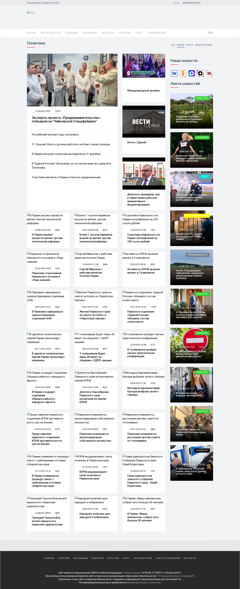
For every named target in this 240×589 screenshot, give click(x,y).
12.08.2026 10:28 (186, 308)
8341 (105, 387)
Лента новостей (50, 33)
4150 (201, 266)
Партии (180, 45)
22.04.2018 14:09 (42, 268)
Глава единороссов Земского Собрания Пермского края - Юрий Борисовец (142, 480)
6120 (153, 383)
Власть (189, 45)
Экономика (89, 33)
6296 (201, 308)
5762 (201, 388)
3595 (201, 190)
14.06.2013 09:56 (42, 387)
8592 (153, 264)
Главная (49, 558)
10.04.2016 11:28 (90, 264)
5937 (105, 429)
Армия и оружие (203, 45)
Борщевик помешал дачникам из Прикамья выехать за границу (189, 119)
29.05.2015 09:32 (138, 264)
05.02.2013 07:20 (42, 429)
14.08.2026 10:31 (186, 190)
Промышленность (198, 254)
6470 (57, 429)
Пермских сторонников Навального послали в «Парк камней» (46, 277)
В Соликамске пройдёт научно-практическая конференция (142, 353)
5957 (153, 509)
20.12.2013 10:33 (138, 307)
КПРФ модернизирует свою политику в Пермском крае (93, 475)
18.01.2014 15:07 (42, 307)
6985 (57, 387)
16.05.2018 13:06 (138, 230)
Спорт (139, 33)
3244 (201, 112)
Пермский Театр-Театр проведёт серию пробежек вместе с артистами (191, 158)
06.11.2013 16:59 (42, 349)
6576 (105, 509)
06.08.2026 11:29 (186, 388)
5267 (57, 471)
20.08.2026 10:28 (186, 112)
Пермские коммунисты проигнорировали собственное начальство (95, 437)
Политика (71, 33)
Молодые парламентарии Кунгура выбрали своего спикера (143, 391)
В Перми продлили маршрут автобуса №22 (189, 394)
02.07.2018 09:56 (90, 230)
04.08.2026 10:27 (186, 425)
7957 (153, 230)
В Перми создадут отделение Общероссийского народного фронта (43, 397)
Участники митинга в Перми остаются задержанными (66, 177)
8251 (105, 349)
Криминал (202, 450)
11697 (153, 307)
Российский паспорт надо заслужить (55, 134)
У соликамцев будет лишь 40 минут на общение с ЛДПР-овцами (96, 357)
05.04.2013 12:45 (138, 383)
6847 (57, 513)
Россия (31, 33)
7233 (57, 268)
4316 (201, 151)
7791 (153, 471)
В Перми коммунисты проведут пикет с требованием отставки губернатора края (46, 480)
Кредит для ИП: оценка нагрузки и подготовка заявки (189, 236)
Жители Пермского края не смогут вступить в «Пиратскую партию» (95, 315)
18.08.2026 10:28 (186, 151)
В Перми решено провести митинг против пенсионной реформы (47, 238)
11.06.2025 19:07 (42, 111)
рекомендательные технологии (144, 582)
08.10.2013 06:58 (90, 349)
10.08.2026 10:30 (186, 347)
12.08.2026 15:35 (186, 266)
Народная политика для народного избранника (95, 515)
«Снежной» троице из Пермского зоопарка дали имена (191, 432)
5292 (201, 425)
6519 (105, 307)
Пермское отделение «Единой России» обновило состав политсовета (140, 316)
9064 (57, 307)
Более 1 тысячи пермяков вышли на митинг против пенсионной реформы (96, 238)
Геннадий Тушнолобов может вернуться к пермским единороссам (47, 521)
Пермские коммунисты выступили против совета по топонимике (143, 437)
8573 (105, 230)
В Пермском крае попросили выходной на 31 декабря (66, 154)
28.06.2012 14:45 (90, 509)
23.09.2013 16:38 (138, 344)
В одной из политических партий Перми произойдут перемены (48, 357)
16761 (58, 111)
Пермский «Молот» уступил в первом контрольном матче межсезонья (191, 197)
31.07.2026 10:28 (186, 464)
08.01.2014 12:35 (90, 307)
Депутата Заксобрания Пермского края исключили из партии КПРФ (94, 397)
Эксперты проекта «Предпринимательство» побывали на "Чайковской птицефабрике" (66, 119)
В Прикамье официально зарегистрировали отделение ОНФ (47, 315)
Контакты (190, 558)
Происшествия (157, 33)
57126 (202, 464)
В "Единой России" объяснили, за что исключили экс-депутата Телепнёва (71, 165)
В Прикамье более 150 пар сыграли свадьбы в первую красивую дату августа (191, 315)
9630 (57, 230)
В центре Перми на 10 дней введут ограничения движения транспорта (191, 354)
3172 (153, 344)
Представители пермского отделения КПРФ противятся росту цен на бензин (47, 439)
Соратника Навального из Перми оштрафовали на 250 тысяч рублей (143, 238)
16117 (202, 229)
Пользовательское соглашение (175, 576)
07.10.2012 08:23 (90, 467)
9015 (57, 349)
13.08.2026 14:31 (186, 229)
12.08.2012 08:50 (42, 513)
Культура (125, 33)
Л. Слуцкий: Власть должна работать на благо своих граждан (71, 144)
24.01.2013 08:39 (90, 429)
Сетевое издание (132, 572)
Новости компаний (197, 215)
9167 (201, 347)
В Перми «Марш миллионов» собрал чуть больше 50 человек (143, 517)
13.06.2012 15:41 (138, 509)
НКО (173, 45)
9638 (105, 264)
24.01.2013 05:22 (138, 429)
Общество (108, 33)
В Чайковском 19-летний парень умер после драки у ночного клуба (191, 471)
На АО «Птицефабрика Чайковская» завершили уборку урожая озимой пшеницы (190, 274)
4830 (153, 429)
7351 (105, 467)
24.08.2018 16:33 (42, 230)
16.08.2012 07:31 (138, 471)
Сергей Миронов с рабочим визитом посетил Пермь (91, 273)
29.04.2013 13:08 (90, 387)
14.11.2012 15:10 (42, 471)
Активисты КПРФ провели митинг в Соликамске (143, 271)
